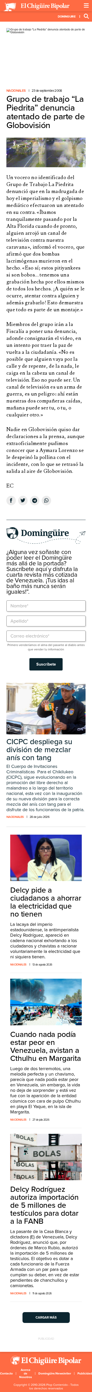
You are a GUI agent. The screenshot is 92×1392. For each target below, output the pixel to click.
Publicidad (84, 1373)
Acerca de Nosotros (25, 1373)
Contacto (6, 1373)
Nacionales (16, 91)
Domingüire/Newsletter (54, 1373)
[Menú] (86, 5)
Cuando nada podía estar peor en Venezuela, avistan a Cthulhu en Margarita (45, 1046)
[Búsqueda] (86, 16)
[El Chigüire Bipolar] (36, 7)
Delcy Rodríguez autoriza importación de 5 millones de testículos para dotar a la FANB (44, 1205)
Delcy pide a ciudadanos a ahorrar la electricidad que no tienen (45, 902)
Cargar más (46, 1317)
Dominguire (66, 16)
